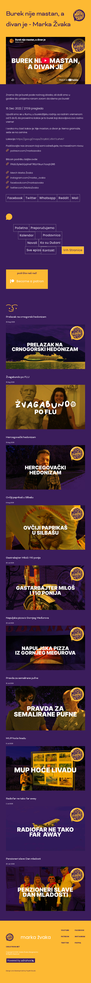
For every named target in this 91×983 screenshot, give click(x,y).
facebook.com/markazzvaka (27, 182)
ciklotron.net (13, 947)
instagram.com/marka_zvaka (27, 177)
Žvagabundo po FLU (18, 377)
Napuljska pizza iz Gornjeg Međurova (27, 618)
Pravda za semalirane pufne (22, 678)
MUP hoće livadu (16, 738)
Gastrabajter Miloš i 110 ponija (23, 558)
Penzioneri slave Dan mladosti (23, 859)
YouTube (65, 930)
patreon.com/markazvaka (25, 150)
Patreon (65, 936)
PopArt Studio (31, 971)
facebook (79, 930)
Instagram (80, 936)
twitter (65, 943)
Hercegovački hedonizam (21, 437)
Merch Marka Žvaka (21, 172)
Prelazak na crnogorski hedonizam (26, 317)
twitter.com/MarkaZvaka (24, 187)
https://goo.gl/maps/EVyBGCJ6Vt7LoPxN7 (40, 139)
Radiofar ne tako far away (21, 798)
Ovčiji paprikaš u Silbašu (19, 497)
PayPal (78, 943)
